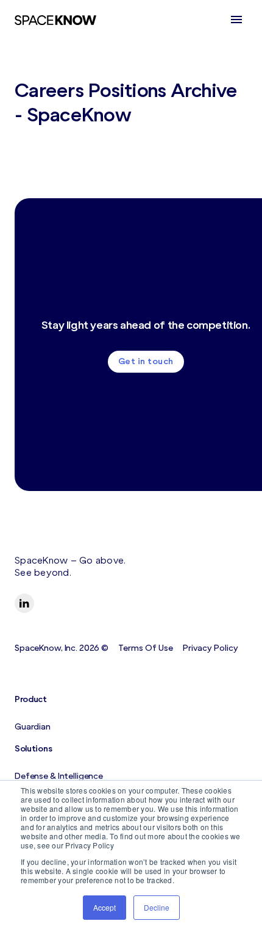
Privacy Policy (210, 648)
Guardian (33, 727)
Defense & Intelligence (59, 776)
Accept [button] (104, 907)
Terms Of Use (145, 648)
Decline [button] (156, 907)
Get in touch (146, 361)
